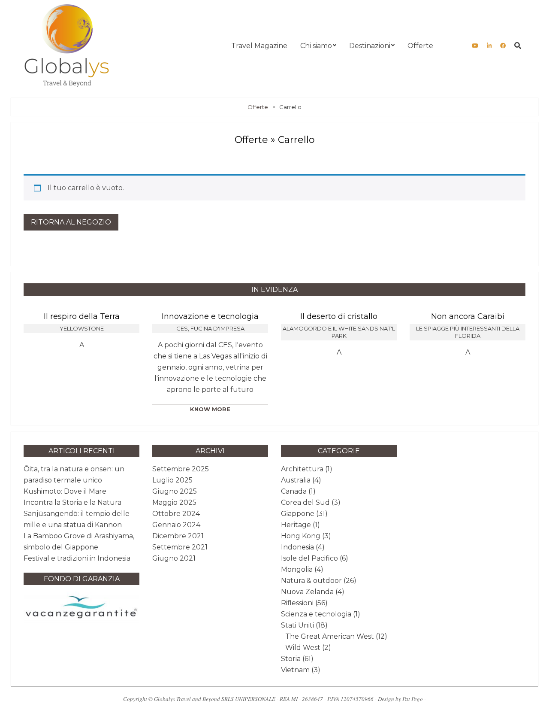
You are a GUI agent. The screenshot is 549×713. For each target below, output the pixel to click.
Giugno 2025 (174, 491)
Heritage (296, 525)
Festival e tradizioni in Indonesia (77, 558)
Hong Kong (300, 536)
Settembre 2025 (180, 469)
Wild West (302, 647)
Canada (294, 491)
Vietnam (295, 670)
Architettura (302, 469)
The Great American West (329, 636)
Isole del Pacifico (309, 558)
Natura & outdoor (311, 580)
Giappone (297, 514)
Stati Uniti (297, 625)
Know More (210, 409)
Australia (296, 480)
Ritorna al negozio (71, 222)
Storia (291, 659)
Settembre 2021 (180, 547)
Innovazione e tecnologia (210, 316)
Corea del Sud (305, 502)
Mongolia (297, 569)
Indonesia (297, 547)
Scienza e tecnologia (316, 614)
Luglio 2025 (172, 480)
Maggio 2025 (174, 502)
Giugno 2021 (174, 558)
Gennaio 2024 (176, 525)
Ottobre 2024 (176, 514)
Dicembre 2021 (178, 536)
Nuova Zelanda (307, 592)
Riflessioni (297, 603)
